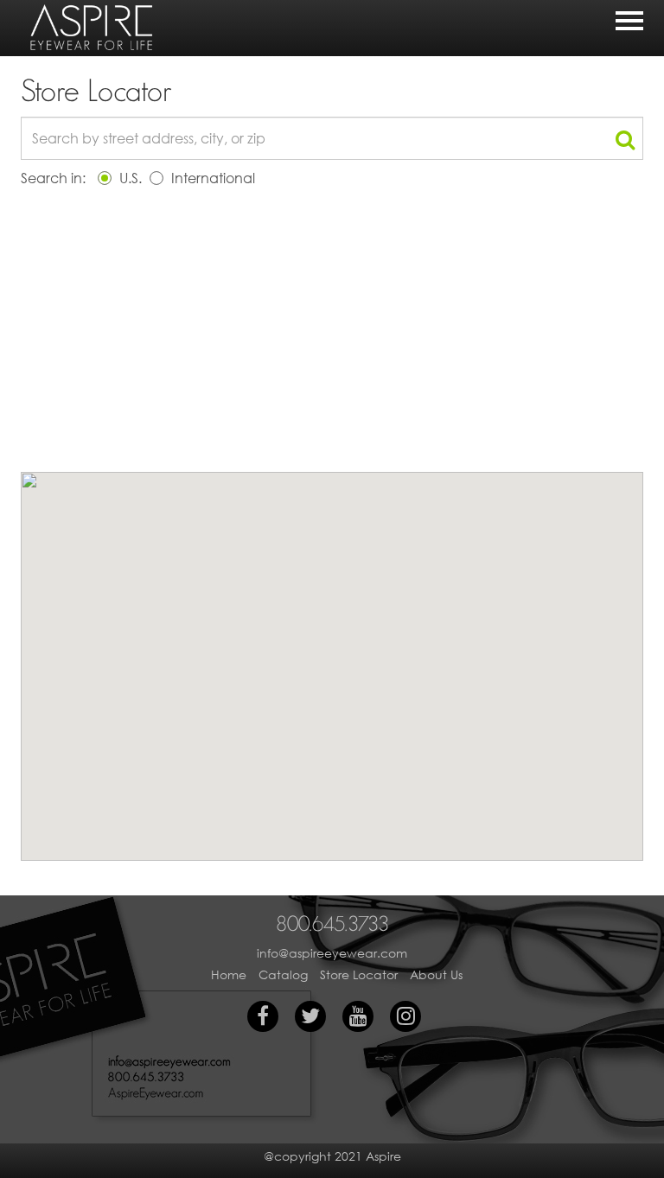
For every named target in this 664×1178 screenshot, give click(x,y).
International (211, 178)
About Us (436, 974)
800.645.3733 (332, 923)
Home (228, 974)
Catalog (283, 974)
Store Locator (359, 974)
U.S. (129, 178)
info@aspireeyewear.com (332, 953)
